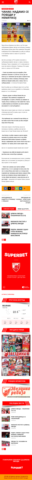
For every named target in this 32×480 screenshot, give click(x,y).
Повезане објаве (8, 209)
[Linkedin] (20, 188)
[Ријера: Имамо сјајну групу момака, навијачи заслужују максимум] (6, 231)
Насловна (4, 6)
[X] (9, 188)
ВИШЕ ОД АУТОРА (23, 209)
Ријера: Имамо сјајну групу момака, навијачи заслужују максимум (19, 232)
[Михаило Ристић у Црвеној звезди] (6, 223)
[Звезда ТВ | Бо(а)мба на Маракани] (6, 443)
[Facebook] (5, 188)
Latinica (4, 294)
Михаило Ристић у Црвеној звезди (19, 222)
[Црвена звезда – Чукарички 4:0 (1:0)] (6, 215)
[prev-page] (3, 240)
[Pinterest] (13, 188)
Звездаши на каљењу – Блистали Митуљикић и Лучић (23, 200)
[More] (24, 188)
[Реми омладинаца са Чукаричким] (6, 419)
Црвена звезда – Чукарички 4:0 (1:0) (18, 215)
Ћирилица (11, 294)
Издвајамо (10, 6)
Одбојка (11, 8)
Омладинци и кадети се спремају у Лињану (8, 199)
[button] (2, 2)
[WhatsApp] (16, 188)
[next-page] (5, 240)
